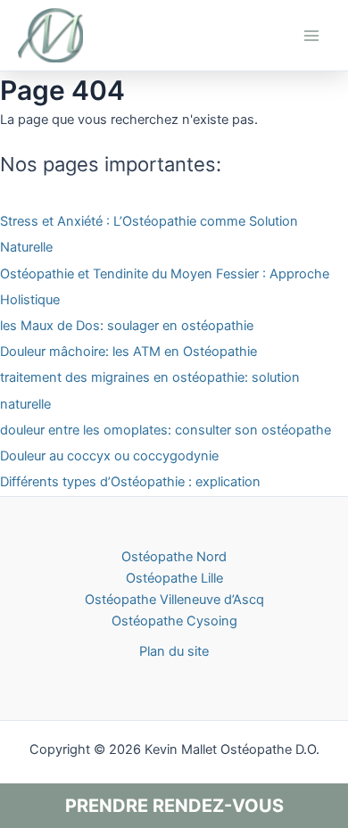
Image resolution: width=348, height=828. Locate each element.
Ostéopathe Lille (174, 578)
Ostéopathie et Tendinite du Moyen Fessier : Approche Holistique (164, 287)
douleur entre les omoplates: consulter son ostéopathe (165, 430)
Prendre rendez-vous (174, 805)
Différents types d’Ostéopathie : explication (130, 482)
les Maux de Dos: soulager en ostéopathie (126, 326)
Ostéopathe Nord (174, 557)
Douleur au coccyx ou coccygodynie (109, 456)
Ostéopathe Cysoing (174, 621)
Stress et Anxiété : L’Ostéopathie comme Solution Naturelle (149, 234)
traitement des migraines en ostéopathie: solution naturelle (150, 390)
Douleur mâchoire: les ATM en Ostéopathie (128, 352)
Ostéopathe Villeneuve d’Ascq (174, 600)
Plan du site (174, 651)
